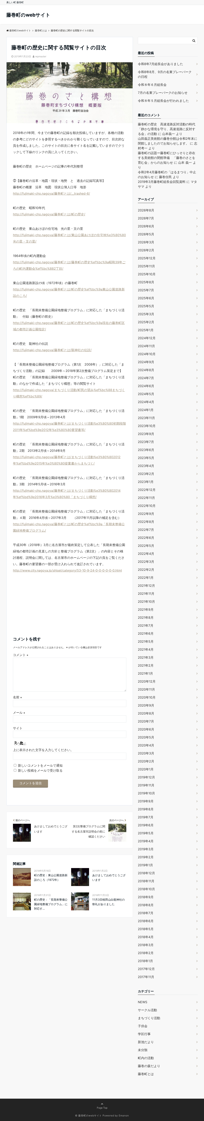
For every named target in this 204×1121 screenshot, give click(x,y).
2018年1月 (145, 961)
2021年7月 (145, 625)
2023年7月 (146, 442)
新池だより (146, 1042)
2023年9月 (146, 434)
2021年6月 (146, 633)
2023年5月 (146, 458)
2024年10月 (147, 354)
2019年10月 (146, 793)
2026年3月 (146, 242)
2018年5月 (146, 929)
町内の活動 (146, 1058)
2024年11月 (146, 346)
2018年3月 (146, 945)
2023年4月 (146, 466)
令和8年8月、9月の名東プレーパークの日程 (165, 74)
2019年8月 (146, 809)
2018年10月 (146, 889)
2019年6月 (146, 825)
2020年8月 (146, 713)
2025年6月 (146, 298)
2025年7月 (146, 290)
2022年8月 (146, 522)
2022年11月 (146, 498)
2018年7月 (145, 913)
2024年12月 (147, 338)
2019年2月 (146, 857)
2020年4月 (146, 745)
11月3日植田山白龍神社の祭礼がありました (108, 902)
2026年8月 (146, 210)
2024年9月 (146, 362)
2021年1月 (145, 673)
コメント (20, 655)
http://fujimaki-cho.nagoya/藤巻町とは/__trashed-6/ (51, 193)
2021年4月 (146, 649)
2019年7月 (145, 817)
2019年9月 (146, 801)
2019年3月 (146, 849)
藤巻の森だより (149, 1066)
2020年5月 (146, 737)
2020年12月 (147, 681)
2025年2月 (146, 322)
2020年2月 (146, 761)
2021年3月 (146, 657)
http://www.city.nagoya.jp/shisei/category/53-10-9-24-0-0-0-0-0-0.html (67, 570)
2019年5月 (146, 833)
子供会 (142, 1026)
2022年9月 (146, 514)
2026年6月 (146, 226)
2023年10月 (147, 426)
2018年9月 (146, 897)
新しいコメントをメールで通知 (40, 765)
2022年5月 (146, 546)
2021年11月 (146, 594)
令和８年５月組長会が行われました (163, 101)
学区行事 (144, 1034)
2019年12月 (146, 777)
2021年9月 (146, 610)
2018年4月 (146, 937)
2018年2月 (146, 953)
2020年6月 (146, 729)
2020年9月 (146, 705)
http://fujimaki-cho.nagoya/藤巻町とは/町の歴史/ (49, 214)
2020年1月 (146, 769)
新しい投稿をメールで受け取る (40, 770)
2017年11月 (146, 977)
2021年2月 (146, 665)
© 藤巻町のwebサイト (88, 1115)
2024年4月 (146, 402)
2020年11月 (146, 689)
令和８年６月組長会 (152, 85)
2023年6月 (146, 450)
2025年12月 (147, 258)
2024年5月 (146, 394)
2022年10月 (147, 506)
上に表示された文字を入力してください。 (43, 750)
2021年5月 (146, 641)
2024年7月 (146, 378)
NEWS (142, 1002)
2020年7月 (146, 721)
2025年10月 (147, 274)
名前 (17, 697)
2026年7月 (146, 218)
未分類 (142, 1050)
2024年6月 (146, 386)
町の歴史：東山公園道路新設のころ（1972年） (51, 877)
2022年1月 (146, 578)
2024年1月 (146, 410)
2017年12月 (146, 969)
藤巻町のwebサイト (28, 15)
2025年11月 (146, 266)
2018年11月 (146, 881)
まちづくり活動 (149, 1018)
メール (19, 713)
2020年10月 (147, 697)
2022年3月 (146, 562)
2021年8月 (146, 617)
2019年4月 (146, 841)
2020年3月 (146, 753)
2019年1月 (145, 865)
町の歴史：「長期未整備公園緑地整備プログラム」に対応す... (51, 904)
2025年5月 (146, 306)
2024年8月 (146, 370)
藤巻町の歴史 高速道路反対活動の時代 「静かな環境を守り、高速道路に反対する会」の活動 (168, 129)
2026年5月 (146, 234)
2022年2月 (146, 570)
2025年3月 (146, 314)
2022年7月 (146, 530)
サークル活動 (147, 1010)
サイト (18, 728)
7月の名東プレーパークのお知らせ (162, 93)
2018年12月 (146, 873)
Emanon (124, 1115)
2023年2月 (146, 474)
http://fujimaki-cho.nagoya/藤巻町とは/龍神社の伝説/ (52, 350)
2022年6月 (146, 538)
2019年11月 (146, 785)
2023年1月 (146, 482)
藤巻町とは (146, 1074)
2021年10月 (146, 602)
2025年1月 (146, 330)
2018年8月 (146, 905)
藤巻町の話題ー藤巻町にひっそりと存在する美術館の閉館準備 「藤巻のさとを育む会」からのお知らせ (166, 158)
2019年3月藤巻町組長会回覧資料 (161, 182)
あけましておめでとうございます (109, 877)
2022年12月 (147, 490)
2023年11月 (146, 418)
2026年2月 (146, 250)
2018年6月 (146, 921)
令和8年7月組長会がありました (160, 64)
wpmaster (40, 56)
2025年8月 (146, 282)
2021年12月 (146, 586)
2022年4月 (146, 554)
